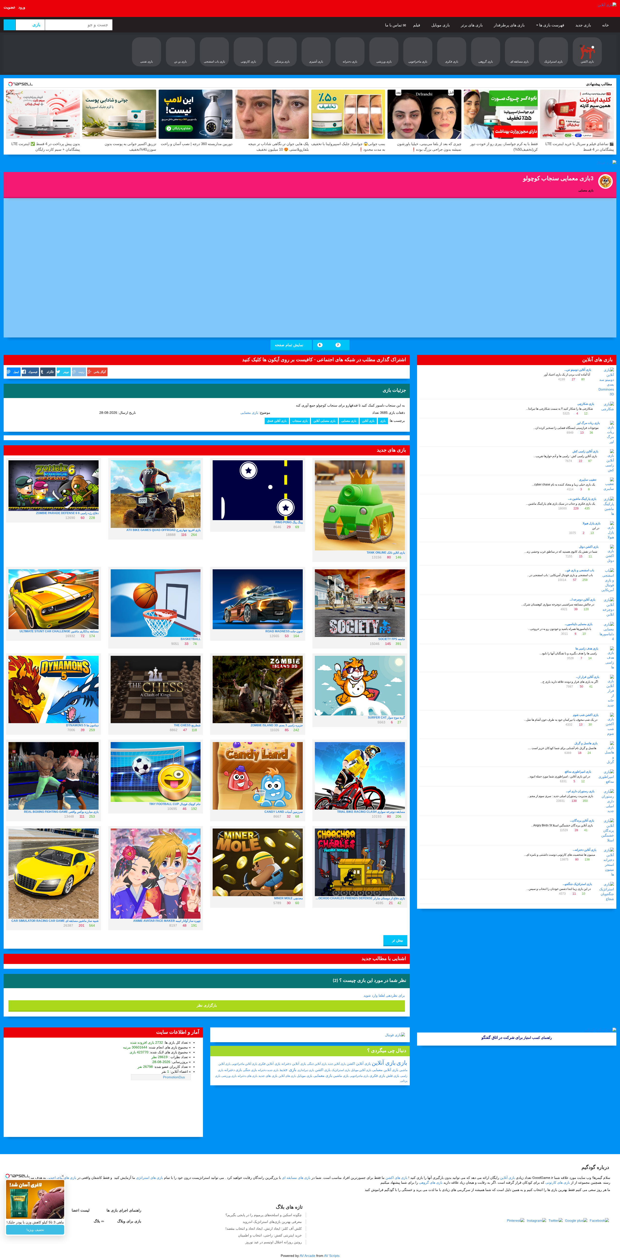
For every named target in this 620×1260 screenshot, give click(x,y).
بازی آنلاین (368, 421)
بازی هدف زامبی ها (586, 648)
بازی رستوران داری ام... (580, 791)
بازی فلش (392, 1076)
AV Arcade (307, 1256)
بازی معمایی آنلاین (324, 421)
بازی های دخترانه (247, 1076)
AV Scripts (332, 1256)
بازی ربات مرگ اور (588, 423)
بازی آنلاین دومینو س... (577, 369)
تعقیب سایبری (587, 479)
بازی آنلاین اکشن (359, 1063)
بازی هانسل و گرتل (585, 743)
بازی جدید (583, 25)
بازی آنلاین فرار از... (587, 677)
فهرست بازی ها (551, 25)
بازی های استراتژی (149, 1178)
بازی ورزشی (229, 1076)
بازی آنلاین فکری (269, 1063)
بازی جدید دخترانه (268, 1070)
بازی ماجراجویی (359, 1076)
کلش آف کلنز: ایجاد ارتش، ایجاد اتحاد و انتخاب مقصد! (263, 1228)
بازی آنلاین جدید (337, 1063)
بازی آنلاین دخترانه (293, 1063)
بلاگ (97, 1221)
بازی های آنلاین (287, 1076)
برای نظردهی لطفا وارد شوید (384, 995)
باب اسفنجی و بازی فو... (579, 570)
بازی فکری (377, 1076)
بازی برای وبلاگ (129, 1221)
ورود (21, 7)
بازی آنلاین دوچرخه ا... (582, 599)
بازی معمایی (249, 413)
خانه (606, 25)
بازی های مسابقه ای (296, 1178)
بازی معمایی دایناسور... (578, 624)
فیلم (417, 25)
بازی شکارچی (585, 404)
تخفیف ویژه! (35, 1230)
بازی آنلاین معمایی (385, 1070)
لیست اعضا (81, 1210)
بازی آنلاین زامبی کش (585, 451)
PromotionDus (174, 1077)
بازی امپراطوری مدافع (578, 771)
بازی (383, 421)
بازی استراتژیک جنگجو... (577, 884)
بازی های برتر (472, 25)
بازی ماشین (341, 1076)
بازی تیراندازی (305, 1070)
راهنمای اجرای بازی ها (124, 1210)
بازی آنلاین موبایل (361, 1070)
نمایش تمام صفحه (289, 345)
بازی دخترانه (233, 1070)
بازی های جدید (268, 1076)
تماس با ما (394, 25)
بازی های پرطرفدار (510, 25)
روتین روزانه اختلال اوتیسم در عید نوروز (273, 1242)
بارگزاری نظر (207, 1005)
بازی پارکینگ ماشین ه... (582, 499)
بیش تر (397, 940)
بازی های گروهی (430, 1182)
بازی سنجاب (300, 421)
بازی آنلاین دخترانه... (584, 850)
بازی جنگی (250, 1070)
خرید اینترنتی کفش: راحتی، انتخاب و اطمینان (270, 1235)
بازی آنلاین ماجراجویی (244, 1063)
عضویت (10, 7)
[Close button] (62, 1176)
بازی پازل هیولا (591, 523)
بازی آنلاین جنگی (317, 1063)
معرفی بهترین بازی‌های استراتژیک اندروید (272, 1222)
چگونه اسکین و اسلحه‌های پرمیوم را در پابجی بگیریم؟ (263, 1215)
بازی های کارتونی (557, 1182)
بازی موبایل (441, 25)
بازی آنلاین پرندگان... (582, 820)
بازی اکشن (323, 1070)
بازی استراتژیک (341, 1070)
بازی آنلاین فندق (277, 421)
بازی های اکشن (396, 1178)
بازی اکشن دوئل (588, 546)
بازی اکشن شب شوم (585, 715)
